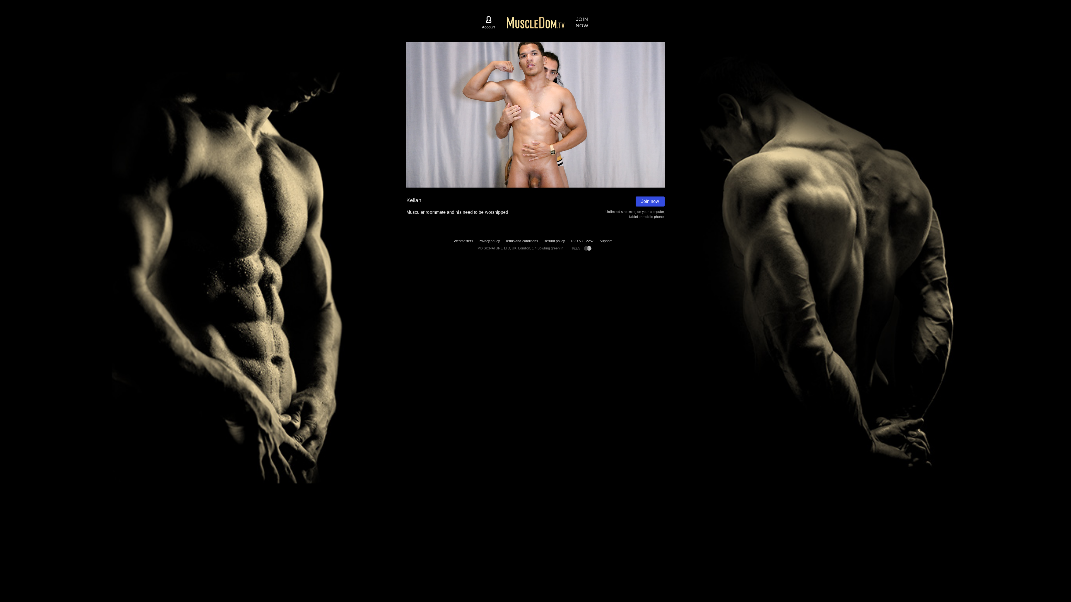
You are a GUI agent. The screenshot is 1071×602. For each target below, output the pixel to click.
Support (606, 241)
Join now (650, 201)
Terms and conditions (521, 241)
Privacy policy (489, 241)
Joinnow (582, 22)
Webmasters (463, 241)
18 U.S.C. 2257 (582, 241)
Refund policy (554, 241)
